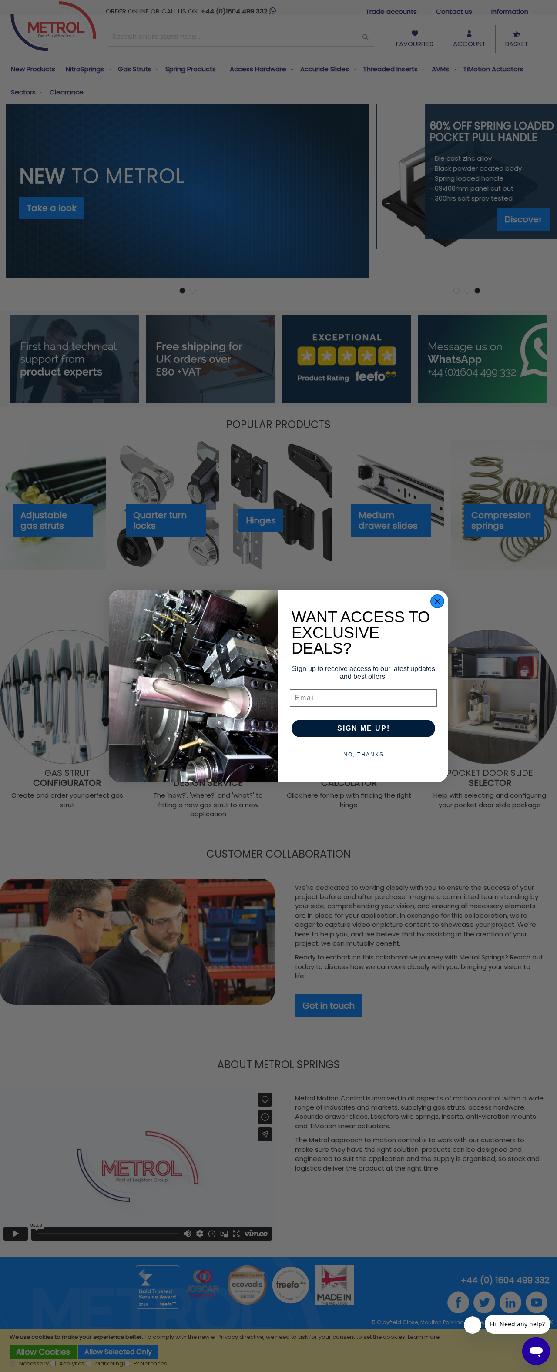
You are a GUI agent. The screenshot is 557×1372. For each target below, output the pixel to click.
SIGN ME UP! (363, 728)
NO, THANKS (363, 754)
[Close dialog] (437, 601)
